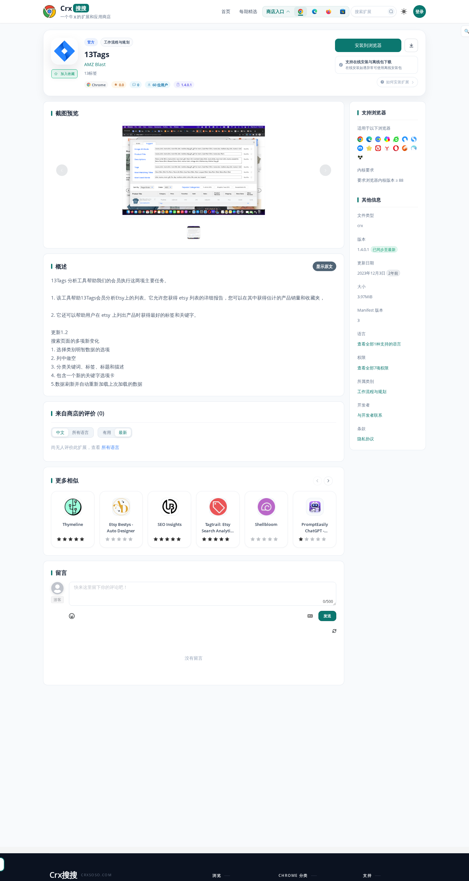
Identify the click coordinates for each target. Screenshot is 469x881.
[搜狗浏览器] (414, 139)
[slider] (72, 539)
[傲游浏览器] (360, 148)
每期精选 (248, 11)
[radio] (60, 433)
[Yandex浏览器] (387, 148)
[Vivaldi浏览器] (378, 148)
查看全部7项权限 (373, 368)
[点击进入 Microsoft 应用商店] (342, 11)
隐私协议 (365, 439)
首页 (225, 11)
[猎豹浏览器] (405, 148)
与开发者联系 (369, 415)
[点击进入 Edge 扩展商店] (314, 11)
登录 (419, 11)
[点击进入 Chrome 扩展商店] (300, 11)
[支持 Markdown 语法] (310, 616)
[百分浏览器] (378, 139)
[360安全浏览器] (396, 139)
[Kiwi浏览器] (414, 148)
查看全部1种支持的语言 (379, 344)
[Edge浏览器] (369, 139)
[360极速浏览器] (387, 139)
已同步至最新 (384, 249)
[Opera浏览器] (396, 148)
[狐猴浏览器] (360, 157)
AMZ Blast (95, 64)
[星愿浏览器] (369, 148)
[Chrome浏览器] (360, 139)
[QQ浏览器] (405, 139)
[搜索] (391, 11)
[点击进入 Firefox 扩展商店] (328, 11)
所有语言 (110, 447)
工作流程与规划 (117, 42)
